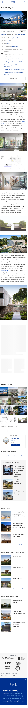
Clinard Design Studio (18, 69)
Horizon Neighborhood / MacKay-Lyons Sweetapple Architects (19, 514)
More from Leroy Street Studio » (18, 588)
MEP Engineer (7, 59)
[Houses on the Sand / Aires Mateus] (6, 538)
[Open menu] (2, 2)
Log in (23, 1)
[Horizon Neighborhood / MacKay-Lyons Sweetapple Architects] (6, 516)
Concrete (16, 456)
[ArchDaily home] (13, 2)
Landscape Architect (9, 62)
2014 (8, 44)
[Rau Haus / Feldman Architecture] (8, 484)
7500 (8, 41)
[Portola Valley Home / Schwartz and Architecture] (6, 627)
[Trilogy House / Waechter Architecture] (6, 615)
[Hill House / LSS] (13, 391)
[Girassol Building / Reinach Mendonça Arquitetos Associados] (6, 527)
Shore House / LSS (18, 579)
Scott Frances (15, 47)
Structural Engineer (9, 65)
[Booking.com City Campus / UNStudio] (8, 495)
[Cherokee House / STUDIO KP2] (6, 604)
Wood (4, 456)
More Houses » (22, 544)
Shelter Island (4, 271)
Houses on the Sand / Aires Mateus (18, 536)
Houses (3, 35)
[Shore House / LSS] (6, 583)
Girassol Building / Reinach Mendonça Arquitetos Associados (19, 525)
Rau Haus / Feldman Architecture (17, 482)
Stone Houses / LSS (18, 567)
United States (20, 35)
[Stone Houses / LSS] (6, 571)
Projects (23, 456)
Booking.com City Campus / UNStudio (19, 493)
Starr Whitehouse (20, 62)
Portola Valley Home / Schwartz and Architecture (19, 625)
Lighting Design (8, 69)
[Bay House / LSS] (6, 560)
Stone (9, 456)
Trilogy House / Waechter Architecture (19, 612)
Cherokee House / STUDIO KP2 (17, 601)
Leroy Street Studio (15, 38)
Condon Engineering (17, 59)
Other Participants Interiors (11, 72)
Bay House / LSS (17, 556)
